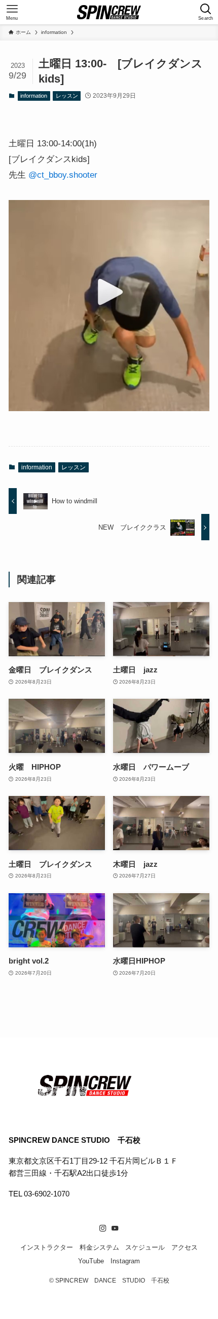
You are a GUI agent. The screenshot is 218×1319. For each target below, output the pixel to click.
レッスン (67, 96)
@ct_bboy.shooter (62, 175)
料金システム (99, 1247)
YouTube (91, 1261)
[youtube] (115, 1228)
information (33, 96)
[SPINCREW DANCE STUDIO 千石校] (109, 12)
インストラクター (46, 1247)
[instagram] (102, 1228)
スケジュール (145, 1247)
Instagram (125, 1261)
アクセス (184, 1247)
